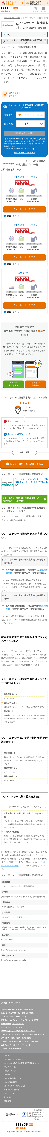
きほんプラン (24, 273)
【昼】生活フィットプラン (24, 225)
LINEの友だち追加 (13, 384)
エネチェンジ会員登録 (35, 384)
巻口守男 (35, 1020)
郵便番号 (8, 115)
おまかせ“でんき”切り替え (11, 1013)
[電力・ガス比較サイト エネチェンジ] (9, 10)
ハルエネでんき (18, 1024)
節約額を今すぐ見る (24, 133)
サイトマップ (9, 1093)
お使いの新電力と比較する (24, 153)
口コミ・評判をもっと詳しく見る (26, 464)
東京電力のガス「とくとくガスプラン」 (15, 1020)
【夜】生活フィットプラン (24, 177)
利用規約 (7, 1074)
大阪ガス (24, 1034)
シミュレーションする (24, 209)
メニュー (43, 11)
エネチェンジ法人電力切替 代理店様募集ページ (21, 1063)
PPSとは (7, 1097)
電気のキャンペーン (36, 1034)
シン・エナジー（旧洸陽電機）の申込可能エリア (26, 41)
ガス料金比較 (6, 1009)
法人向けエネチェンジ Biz (13, 1059)
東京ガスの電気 (27, 1013)
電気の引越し (27, 1038)
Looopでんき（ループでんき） (12, 1027)
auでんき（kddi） (7, 1017)
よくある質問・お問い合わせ (15, 1086)
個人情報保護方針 (10, 1082)
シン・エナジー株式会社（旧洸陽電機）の (21, 499)
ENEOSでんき (21, 1017)
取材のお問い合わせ (11, 1090)
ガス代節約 (5, 1038)
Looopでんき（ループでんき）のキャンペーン (18, 1031)
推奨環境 (7, 1101)
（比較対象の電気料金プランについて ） (20, 149)
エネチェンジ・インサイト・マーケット (15, 1045)
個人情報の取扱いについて (14, 1078)
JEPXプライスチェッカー (10, 1034)
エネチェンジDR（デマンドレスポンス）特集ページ (20, 1041)
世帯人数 (8, 124)
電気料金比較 (6, 1024)
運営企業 (7, 1056)
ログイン (35, 11)
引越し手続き (15, 1038)
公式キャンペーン (12, 216)
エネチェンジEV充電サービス (12, 1049)
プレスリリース (10, 1067)
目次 (8, 34)
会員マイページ (10, 1071)
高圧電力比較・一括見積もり (22, 1009)
